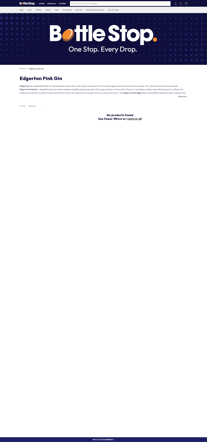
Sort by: (23, 106)
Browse (23, 68)
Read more (182, 96)
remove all (134, 119)
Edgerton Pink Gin (36, 68)
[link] (103, 39)
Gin (139, 93)
